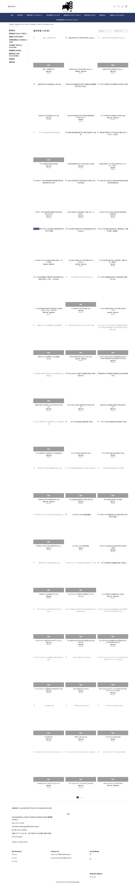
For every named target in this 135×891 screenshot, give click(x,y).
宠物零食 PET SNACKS (34, 15)
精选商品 (12, 30)
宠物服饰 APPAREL (15, 50)
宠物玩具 (102, 15)
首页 (12, 15)
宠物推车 (12, 59)
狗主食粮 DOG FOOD (53, 15)
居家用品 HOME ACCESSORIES (14, 54)
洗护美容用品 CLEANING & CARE (67, 20)
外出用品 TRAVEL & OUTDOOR (15, 46)
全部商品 (11, 24)
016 (56, 854)
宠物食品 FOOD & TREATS (72, 15)
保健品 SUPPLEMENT (117, 15)
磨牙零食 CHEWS (90, 15)
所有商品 (20, 15)
